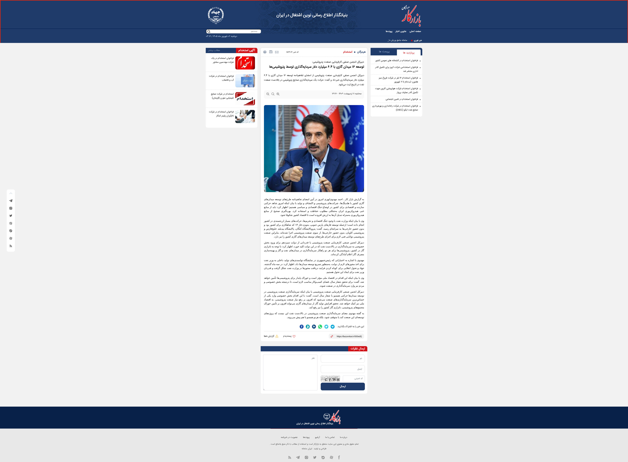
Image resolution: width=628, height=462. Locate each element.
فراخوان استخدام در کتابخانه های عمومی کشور (396, 61)
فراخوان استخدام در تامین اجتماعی (402, 99)
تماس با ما (330, 437)
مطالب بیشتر (214, 50)
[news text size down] (267, 94)
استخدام (347, 52)
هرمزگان (361, 52)
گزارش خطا (269, 336)
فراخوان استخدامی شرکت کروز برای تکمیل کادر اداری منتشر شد (396, 69)
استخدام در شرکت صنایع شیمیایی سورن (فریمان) (222, 96)
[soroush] (307, 326)
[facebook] (301, 326)
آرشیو (317, 437)
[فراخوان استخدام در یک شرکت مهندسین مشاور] (245, 62)
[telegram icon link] (298, 457)
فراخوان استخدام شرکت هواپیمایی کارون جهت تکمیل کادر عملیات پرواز (396, 91)
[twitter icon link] (314, 457)
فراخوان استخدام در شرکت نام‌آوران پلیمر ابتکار (221, 114)
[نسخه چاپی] (264, 52)
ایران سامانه (307, 449)
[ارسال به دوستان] (277, 52)
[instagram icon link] (306, 457)
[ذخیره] (270, 52)
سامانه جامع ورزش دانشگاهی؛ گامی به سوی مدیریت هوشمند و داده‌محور (375, 40)
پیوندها (389, 31)
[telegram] (332, 326)
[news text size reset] (272, 94)
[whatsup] (319, 326)
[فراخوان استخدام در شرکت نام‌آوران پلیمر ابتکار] (245, 116)
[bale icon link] (323, 457)
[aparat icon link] (331, 457)
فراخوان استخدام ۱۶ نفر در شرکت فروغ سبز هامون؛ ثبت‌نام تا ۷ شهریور (398, 80)
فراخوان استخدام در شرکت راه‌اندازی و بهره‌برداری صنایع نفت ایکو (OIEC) (395, 108)
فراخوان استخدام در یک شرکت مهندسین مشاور (222, 60)
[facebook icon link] (339, 457)
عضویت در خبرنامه (289, 437)
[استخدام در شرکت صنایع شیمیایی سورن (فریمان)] (245, 98)
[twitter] (326, 326)
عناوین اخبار (400, 31)
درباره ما (343, 437)
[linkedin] (313, 326)
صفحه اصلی (415, 31)
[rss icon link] (289, 457)
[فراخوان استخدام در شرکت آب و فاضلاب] (245, 80)
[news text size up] (278, 94)
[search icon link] (208, 31)
